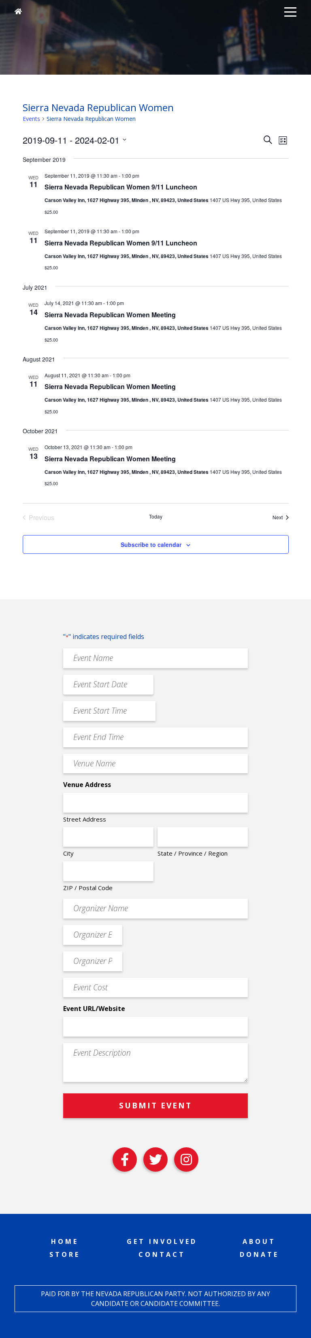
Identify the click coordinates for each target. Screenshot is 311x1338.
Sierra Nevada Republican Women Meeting (110, 314)
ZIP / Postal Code (88, 888)
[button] (290, 11)
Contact (161, 1254)
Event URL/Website (94, 1008)
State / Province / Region (193, 853)
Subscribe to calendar (151, 544)
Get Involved (162, 1241)
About (259, 1241)
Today (155, 516)
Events (31, 119)
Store (64, 1254)
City (68, 853)
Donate (259, 1254)
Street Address (84, 819)
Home (65, 1241)
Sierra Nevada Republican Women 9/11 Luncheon (121, 186)
